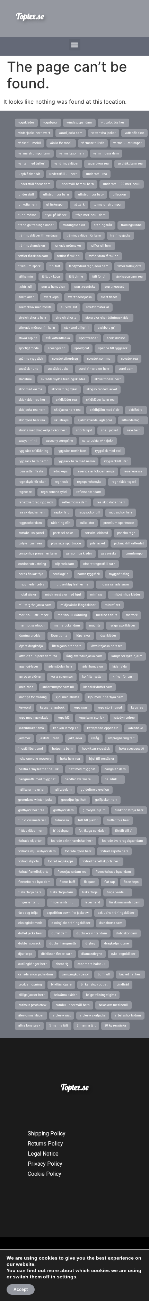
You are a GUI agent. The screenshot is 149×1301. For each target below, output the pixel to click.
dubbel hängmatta (63, 943)
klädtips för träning (32, 697)
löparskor (83, 635)
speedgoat (81, 348)
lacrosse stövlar (30, 676)
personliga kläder (79, 553)
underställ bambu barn (77, 184)
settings (66, 1276)
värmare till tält (92, 143)
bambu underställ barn (72, 1005)
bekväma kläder (65, 995)
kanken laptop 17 (65, 728)
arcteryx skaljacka (93, 1015)
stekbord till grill (76, 327)
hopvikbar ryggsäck (96, 748)
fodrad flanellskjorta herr (101, 861)
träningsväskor (74, 225)
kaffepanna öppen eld (103, 728)
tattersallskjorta (129, 266)
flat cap (109, 882)
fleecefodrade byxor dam (113, 871)
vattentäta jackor (103, 133)
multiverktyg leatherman (71, 584)
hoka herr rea (70, 758)
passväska (108, 553)
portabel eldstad (96, 533)
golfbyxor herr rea (31, 810)
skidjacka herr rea (67, 410)
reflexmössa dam (75, 502)
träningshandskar (31, 245)
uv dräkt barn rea (130, 163)
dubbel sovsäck (29, 943)
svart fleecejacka (80, 297)
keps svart (80, 707)
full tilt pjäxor (88, 820)
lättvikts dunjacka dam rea (37, 656)
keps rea (137, 707)
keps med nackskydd (33, 717)
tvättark (79, 204)
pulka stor (86, 523)
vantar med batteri (31, 163)
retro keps (60, 471)
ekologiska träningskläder (71, 923)
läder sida (119, 666)
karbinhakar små (31, 728)
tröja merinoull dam (91, 215)
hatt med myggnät (82, 769)
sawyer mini (27, 440)
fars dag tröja (28, 913)
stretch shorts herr (32, 317)
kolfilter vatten (93, 676)
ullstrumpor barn (56, 194)
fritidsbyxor (61, 830)
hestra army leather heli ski (39, 769)
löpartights (59, 635)
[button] (74, 44)
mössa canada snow (114, 584)
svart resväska (84, 286)
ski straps (61, 420)
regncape (25, 492)
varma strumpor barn (34, 153)
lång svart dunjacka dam (84, 656)
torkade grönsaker (67, 245)
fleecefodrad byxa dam (34, 882)
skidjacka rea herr (31, 410)
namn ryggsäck (88, 574)
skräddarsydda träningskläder (63, 379)
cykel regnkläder (123, 954)
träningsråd (103, 225)
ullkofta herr (27, 204)
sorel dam (126, 368)
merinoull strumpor (33, 615)
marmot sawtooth (31, 625)
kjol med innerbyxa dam (105, 697)
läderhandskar (92, 666)
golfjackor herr (106, 799)
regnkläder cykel (124, 482)
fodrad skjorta (28, 861)
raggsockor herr (120, 512)
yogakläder (26, 122)
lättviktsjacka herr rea (106, 646)
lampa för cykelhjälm (126, 656)
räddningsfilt (60, 523)
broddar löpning (30, 984)
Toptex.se (30, 16)
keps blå (64, 717)
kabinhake (135, 728)
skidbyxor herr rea (31, 420)
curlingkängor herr (32, 964)
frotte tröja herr (118, 820)
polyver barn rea (30, 543)
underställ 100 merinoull (121, 184)
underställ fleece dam (34, 184)
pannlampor (134, 553)
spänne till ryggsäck (113, 348)
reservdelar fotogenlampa (96, 471)
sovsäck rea (129, 358)
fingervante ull (118, 892)
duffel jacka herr (30, 933)
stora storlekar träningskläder (107, 317)
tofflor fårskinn (68, 256)
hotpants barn (62, 748)
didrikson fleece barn (56, 954)
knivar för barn (123, 676)
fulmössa (62, 820)
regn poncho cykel (54, 492)
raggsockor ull (89, 512)
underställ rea (96, 174)
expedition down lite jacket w (68, 913)
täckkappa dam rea (129, 276)
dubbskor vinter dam (92, 933)
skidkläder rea (66, 399)
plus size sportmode (66, 543)
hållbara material (31, 789)
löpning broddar (30, 635)
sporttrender (88, 338)
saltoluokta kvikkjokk (97, 440)
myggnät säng (119, 574)
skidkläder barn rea (100, 399)
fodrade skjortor (30, 841)
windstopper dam (79, 122)
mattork (132, 615)
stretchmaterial (97, 307)
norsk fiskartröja (30, 574)
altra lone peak (29, 1025)
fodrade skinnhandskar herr (72, 841)
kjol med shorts (67, 697)
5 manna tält (58, 1025)
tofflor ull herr (101, 245)
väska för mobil (61, 143)
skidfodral (136, 410)
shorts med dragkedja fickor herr (42, 430)
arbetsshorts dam (128, 1015)
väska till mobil (29, 143)
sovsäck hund (28, 368)
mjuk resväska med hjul (63, 594)
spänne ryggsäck (30, 358)
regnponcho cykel (90, 482)
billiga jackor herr (31, 995)
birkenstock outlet (94, 984)
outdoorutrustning (32, 564)
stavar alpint (27, 338)
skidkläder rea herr (32, 399)
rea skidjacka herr (31, 512)
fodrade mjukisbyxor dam (37, 851)
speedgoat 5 (56, 348)
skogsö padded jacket (101, 389)
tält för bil (99, 276)
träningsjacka (120, 235)
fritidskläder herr (31, 830)
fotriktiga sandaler (92, 830)
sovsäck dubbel (58, 368)
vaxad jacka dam (70, 133)
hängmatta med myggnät (36, 779)
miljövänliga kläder (126, 594)
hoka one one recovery (34, 758)
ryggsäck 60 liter (116, 461)
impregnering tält (121, 738)
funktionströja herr (129, 810)
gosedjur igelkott (73, 799)
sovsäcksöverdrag (65, 358)
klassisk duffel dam (97, 687)
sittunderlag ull (132, 420)
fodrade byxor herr (78, 851)
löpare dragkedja (30, 646)
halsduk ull (113, 779)
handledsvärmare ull (80, 779)
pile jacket (97, 543)
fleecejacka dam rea (72, 871)
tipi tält (55, 266)
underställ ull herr (63, 174)
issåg (95, 738)
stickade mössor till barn (36, 327)
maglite (94, 625)
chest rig (62, 964)
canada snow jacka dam (35, 974)
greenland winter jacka (35, 799)
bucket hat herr (130, 974)
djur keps (25, 954)
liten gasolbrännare (66, 646)
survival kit (69, 307)
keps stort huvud (109, 707)
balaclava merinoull (113, 1005)
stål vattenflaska (58, 338)
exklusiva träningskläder (116, 913)
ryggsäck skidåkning (33, 451)
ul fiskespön (55, 204)
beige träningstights (101, 995)
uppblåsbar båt (29, 174)
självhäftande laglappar (95, 420)
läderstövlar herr (59, 666)
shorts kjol (84, 430)
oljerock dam (64, 564)
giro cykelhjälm (94, 810)
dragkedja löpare (116, 943)
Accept (21, 1289)
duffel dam (60, 933)
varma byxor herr (71, 153)
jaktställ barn (49, 738)
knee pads (25, 687)
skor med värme (30, 389)
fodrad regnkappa (60, 861)
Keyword (24, 707)
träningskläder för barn (84, 235)
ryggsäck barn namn (33, 461)
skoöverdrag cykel (64, 389)
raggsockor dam (30, 523)
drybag (90, 943)
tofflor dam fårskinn (104, 256)
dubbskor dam (126, 933)
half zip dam (62, 789)
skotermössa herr (107, 379)
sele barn (134, 430)
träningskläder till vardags (38, 235)
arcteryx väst (62, 1015)
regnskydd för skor (32, 482)
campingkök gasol (75, 974)
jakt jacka (75, 738)
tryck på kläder (56, 215)
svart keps (51, 297)
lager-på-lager (28, 666)
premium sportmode (118, 523)
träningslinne (131, 225)
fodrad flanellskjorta (33, 871)
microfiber (112, 605)
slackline (25, 379)
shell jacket (109, 430)
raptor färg (62, 512)
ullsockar (119, 194)
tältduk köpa (51, 276)
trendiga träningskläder (36, 225)
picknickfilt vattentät (129, 543)
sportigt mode (28, 348)
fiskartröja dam (61, 892)
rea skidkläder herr (111, 502)
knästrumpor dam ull (58, 687)
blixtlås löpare (61, 984)
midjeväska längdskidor (78, 605)
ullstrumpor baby (91, 194)
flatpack (89, 882)
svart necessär (115, 286)
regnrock (61, 482)
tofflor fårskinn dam (33, 256)
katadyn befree (124, 717)
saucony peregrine (59, 440)
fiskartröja (90, 892)
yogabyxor (50, 122)
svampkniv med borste (35, 307)
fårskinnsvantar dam (124, 902)
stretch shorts (65, 317)
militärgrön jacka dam (34, 605)
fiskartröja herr (29, 892)
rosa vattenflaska (31, 471)
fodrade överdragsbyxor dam (122, 841)
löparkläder (107, 635)
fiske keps (131, 882)
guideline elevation (95, 789)
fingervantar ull (30, 902)
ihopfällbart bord (30, 748)
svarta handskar (53, 286)
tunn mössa (27, 215)
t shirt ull (25, 286)
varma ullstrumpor (127, 143)
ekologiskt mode (30, 923)
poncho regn (126, 533)
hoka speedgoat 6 (131, 748)
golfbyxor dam (63, 810)
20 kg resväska (115, 1025)
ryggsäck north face (72, 451)
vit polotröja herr (113, 122)
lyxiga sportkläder (122, 625)
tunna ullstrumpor (108, 204)
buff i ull (104, 974)
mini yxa (96, 594)
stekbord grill (107, 327)
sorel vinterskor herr (94, 368)
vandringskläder (66, 163)
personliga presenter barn (37, 553)
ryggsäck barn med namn (76, 461)
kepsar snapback (52, 707)
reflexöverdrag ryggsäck (35, 502)
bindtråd (122, 984)
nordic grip (60, 574)
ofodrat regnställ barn (99, 564)
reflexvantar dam (88, 492)
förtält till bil (124, 830)
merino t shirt (106, 615)
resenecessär (134, 471)
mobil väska (27, 594)
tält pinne (76, 276)
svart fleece (109, 297)
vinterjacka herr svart (34, 133)
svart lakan (26, 297)
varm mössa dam (106, 153)
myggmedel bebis (31, 584)
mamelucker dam (67, 625)
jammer (24, 738)
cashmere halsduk (91, 964)
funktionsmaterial (32, 820)
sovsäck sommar (99, 358)
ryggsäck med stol (108, 451)
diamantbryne (91, 954)
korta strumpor (62, 676)
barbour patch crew (32, 1005)
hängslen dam (115, 769)
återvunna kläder (31, 1015)
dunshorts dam (110, 923)
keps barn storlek (91, 717)
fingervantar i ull (63, 902)
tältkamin (25, 276)
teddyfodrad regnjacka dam (88, 266)
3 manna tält (86, 1025)
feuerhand (92, 902)
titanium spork (29, 266)
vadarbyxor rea (98, 163)
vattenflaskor (134, 133)
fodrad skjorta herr (114, 851)
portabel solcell (64, 533)
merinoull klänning (72, 615)
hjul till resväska (101, 758)
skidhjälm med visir (105, 410)
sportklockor (116, 338)
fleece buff (67, 882)
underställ (26, 194)
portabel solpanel (31, 533)
